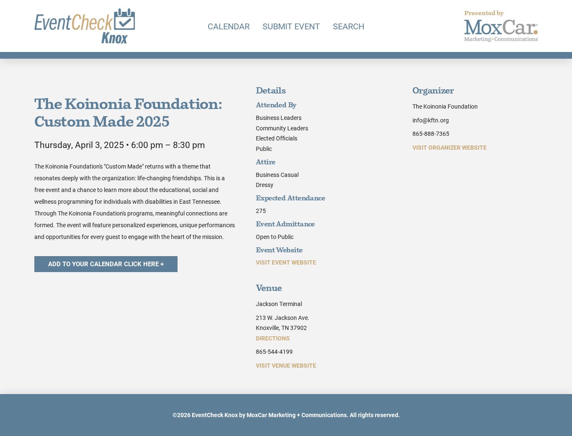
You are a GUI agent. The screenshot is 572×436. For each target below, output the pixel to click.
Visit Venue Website (286, 365)
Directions (273, 338)
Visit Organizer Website (449, 147)
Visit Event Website (286, 262)
